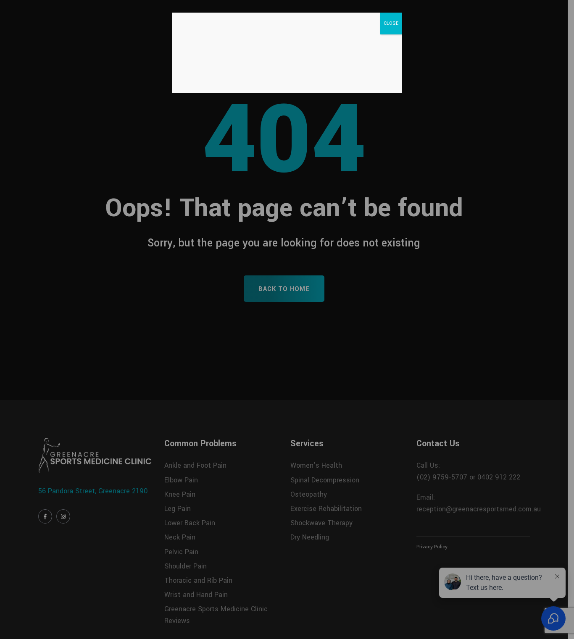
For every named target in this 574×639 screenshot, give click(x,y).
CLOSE (391, 23)
